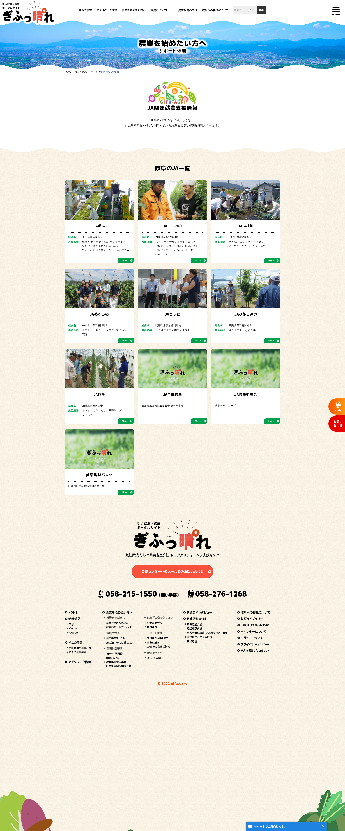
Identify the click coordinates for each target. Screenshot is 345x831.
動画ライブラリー (252, 618)
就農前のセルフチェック (119, 627)
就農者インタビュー (161, 10)
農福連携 (152, 627)
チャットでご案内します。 (270, 826)
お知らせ (73, 633)
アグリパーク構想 (107, 10)
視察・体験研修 (114, 653)
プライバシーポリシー (255, 644)
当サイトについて (252, 637)
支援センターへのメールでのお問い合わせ (172, 571)
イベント (73, 628)
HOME (68, 72)
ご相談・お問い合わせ (255, 625)
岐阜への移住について (215, 10)
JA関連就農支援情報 (158, 646)
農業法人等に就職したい (119, 642)
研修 (71, 624)
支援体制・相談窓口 (157, 638)
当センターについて (253, 631)
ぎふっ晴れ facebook (255, 650)
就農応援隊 (153, 642)
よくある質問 (154, 658)
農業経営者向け (187, 10)
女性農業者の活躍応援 (199, 637)
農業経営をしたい (115, 638)
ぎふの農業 (85, 10)
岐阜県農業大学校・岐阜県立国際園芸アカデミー (122, 664)
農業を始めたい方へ (134, 10)
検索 (261, 10)
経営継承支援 (194, 628)
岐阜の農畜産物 (77, 652)
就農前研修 (112, 658)
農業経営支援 (194, 624)
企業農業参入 (154, 622)
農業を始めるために (117, 622)
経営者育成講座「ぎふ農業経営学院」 (207, 633)
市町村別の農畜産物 (80, 648)
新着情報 (74, 618)
